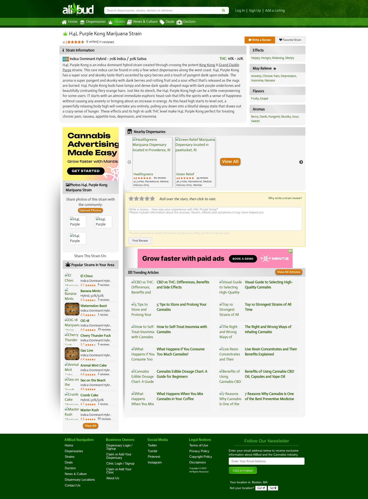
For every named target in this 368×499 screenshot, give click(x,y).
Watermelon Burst (93, 306)
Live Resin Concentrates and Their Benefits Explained (271, 351)
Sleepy (289, 58)
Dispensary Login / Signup (119, 447)
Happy (255, 58)
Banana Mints (90, 291)
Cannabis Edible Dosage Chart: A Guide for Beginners (182, 374)
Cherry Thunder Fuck (95, 336)
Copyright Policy (200, 456)
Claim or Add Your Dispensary (118, 456)
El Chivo (86, 276)
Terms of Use (198, 445)
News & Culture (145, 22)
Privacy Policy (192, 233)
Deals (170, 22)
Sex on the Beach (93, 380)
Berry (254, 116)
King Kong (207, 65)
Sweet (255, 121)
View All (90, 425)
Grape (264, 98)
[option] (152, 162)
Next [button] (301, 162)
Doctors (189, 22)
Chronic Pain (271, 76)
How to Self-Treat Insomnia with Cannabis (182, 329)
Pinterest (154, 456)
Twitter (152, 445)
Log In (240, 11)
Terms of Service (214, 233)
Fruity (255, 98)
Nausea (270, 80)
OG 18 (84, 321)
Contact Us (72, 485)
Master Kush (89, 410)
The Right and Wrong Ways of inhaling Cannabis (268, 329)
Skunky (286, 116)
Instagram (155, 462)
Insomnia (257, 80)
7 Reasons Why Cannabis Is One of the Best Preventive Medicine (269, 396)
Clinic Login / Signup (120, 463)
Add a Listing (275, 11)
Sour (295, 116)
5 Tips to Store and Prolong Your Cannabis (182, 307)
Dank (263, 116)
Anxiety (256, 76)
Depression (288, 76)
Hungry (266, 58)
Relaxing (278, 58)
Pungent (274, 116)
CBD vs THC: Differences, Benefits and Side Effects (183, 284)
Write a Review (261, 40)
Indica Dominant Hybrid (88, 59)
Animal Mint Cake (93, 365)
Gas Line (86, 350)
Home (73, 22)
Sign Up (255, 11)
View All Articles (288, 272)
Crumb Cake (89, 395)
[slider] (75, 42)
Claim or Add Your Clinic (118, 471)
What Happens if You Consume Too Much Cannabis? (181, 351)
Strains (119, 22)
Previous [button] (129, 162)
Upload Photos (90, 210)
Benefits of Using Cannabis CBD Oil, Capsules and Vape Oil (269, 374)
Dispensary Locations (80, 479)
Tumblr (152, 451)
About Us (112, 478)
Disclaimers (197, 462)
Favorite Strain (291, 40)
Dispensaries (96, 22)
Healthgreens (143, 174)
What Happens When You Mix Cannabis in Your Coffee (180, 396)
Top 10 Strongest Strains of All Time (268, 307)
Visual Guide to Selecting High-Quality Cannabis (269, 284)
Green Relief (185, 174)
